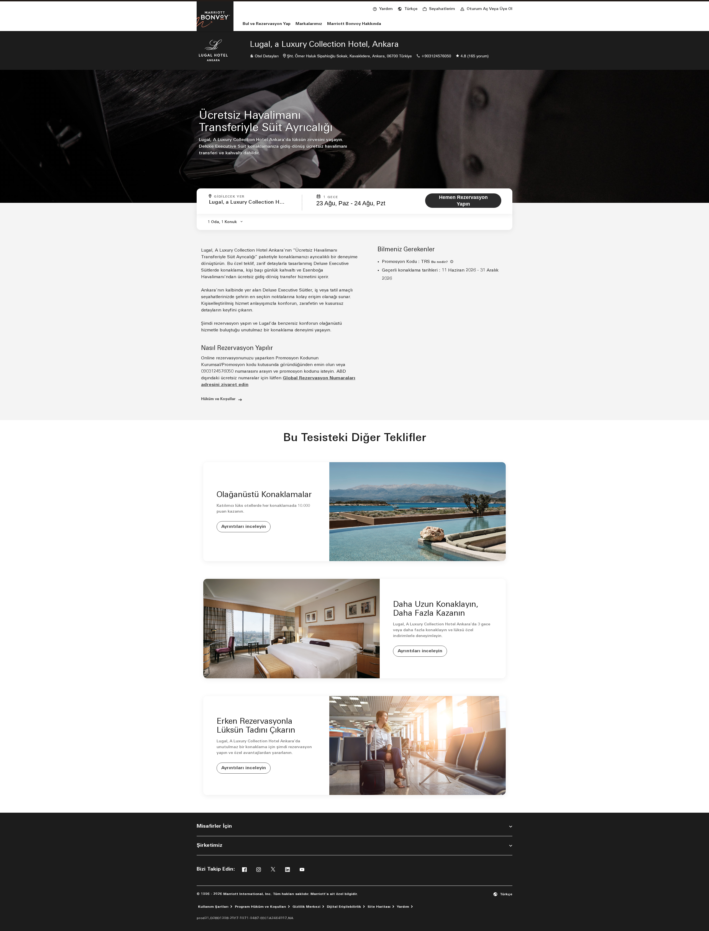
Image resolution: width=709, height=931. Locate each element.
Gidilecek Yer (229, 196)
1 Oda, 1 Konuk (222, 222)
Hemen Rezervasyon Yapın (463, 201)
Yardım (403, 907)
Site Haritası (379, 907)
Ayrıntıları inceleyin (243, 527)
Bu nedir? (440, 262)
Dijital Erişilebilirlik (344, 907)
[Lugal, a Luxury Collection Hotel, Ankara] (213, 50)
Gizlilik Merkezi (306, 907)
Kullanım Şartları (213, 907)
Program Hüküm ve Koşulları (260, 907)
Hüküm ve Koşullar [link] (218, 399)
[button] (407, 8)
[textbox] (254, 205)
